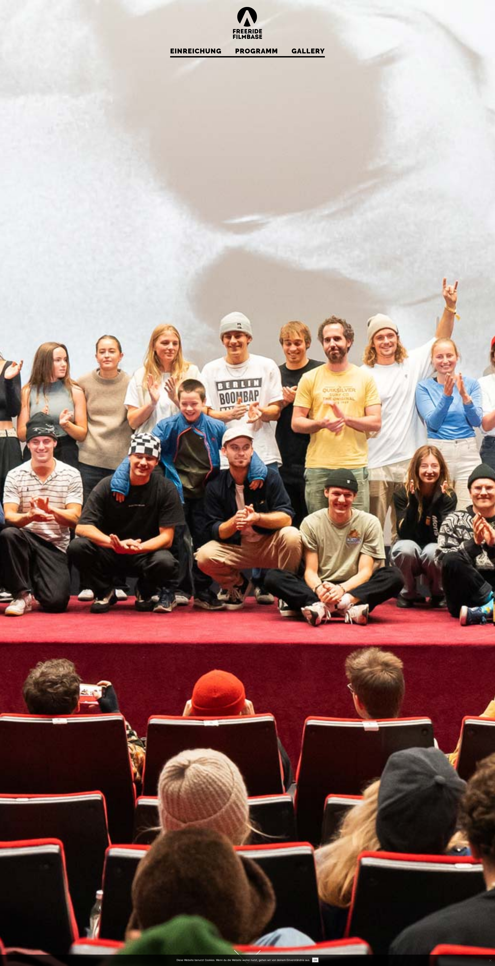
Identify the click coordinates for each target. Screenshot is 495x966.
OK (315, 960)
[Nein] (490, 960)
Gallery (308, 51)
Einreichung (196, 51)
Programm (256, 51)
